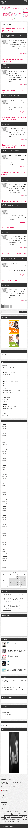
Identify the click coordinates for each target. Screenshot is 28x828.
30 (21, 584)
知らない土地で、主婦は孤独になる (7, 7)
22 (17, 582)
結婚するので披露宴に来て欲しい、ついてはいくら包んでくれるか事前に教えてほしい (11, 18)
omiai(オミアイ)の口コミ (8, 367)
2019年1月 (4, 442)
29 (17, 584)
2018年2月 (4, 467)
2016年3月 (4, 519)
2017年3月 (4, 492)
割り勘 (12, 817)
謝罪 (3, 821)
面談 (17, 821)
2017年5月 (4, 487)
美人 (21, 819)
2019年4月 (4, 435)
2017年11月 (5, 474)
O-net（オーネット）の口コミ (9, 406)
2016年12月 (5, 499)
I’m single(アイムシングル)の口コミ (9, 35)
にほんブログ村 (4, 783)
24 (24, 582)
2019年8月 (4, 426)
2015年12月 (5, 526)
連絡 (10, 821)
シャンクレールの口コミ (8, 383)
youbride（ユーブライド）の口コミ (9, 205)
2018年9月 (4, 451)
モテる (5, 815)
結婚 (17, 819)
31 (24, 584)
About (4, 356)
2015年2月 (4, 549)
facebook (4, 811)
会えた (25, 815)
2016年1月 (4, 524)
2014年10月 (5, 558)
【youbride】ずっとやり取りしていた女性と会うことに (13, 173)
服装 (11, 819)
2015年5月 (4, 542)
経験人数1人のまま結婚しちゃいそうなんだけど (16, 643)
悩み (6, 819)
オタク (21, 811)
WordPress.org (3, 804)
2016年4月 (4, 517)
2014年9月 (4, 560)
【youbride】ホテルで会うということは (13, 201)
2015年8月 (4, 535)
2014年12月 (5, 553)
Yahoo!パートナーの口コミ (8, 372)
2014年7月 (4, 565)
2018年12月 (5, 444)
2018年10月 (5, 449)
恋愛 (3, 819)
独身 (15, 819)
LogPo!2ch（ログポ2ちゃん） (6, 714)
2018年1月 (4, 469)
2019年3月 (4, 437)
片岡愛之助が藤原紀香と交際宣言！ (8, 15)
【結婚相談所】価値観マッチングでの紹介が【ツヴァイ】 (13, 91)
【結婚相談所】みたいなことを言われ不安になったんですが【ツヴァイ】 (13, 146)
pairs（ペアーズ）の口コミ (18, 258)
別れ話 (8, 817)
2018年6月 (4, 458)
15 (17, 580)
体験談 (4, 817)
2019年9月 (4, 424)
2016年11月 (5, 501)
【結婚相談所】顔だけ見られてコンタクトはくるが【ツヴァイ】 (13, 118)
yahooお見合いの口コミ (8, 392)
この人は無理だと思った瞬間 (12, 656)
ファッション (3, 813)
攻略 (9, 819)
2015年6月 (4, 540)
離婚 (13, 821)
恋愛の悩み (5, 399)
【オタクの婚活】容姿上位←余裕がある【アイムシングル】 (13, 30)
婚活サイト (17, 205)
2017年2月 (4, 494)
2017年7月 (4, 483)
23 (21, 582)
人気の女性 (21, 815)
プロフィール (8, 813)
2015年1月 (4, 551)
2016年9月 (4, 506)
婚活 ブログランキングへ (5, 791)
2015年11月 (5, 528)
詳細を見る (22, 53)
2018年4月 (4, 462)
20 (10, 582)
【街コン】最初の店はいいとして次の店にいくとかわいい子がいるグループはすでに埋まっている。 (16, 651)
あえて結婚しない (11, 811)
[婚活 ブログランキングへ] (4, 790)
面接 (15, 821)
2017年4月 (4, 490)
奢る (15, 817)
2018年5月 (4, 460)
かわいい (17, 811)
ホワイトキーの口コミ (8, 385)
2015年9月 (4, 533)
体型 (1, 817)
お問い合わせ (5, 354)
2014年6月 (4, 567)
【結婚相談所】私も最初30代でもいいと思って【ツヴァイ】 (13, 689)
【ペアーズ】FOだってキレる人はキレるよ (13, 254)
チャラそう (24, 811)
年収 (23, 817)
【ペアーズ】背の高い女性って (10, 280)
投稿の (3, 799)
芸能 (24, 819)
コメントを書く (6, 36)
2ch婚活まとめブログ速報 (9, 826)
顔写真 (19, 821)
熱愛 (13, 819)
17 (24, 580)
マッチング (15, 813)
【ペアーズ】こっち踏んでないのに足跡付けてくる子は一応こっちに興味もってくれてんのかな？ (16, 670)
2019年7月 (4, 428)
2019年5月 (4, 433)
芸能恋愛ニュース (6, 413)
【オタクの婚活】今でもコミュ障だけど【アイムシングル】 (13, 60)
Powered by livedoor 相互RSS (8, 20)
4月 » (21, 586)
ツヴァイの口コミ (12, 95)
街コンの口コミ (5, 415)
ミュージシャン (21, 813)
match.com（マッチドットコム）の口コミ (11, 390)
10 (24, 578)
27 (10, 584)
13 (10, 580)
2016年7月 (4, 510)
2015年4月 (4, 544)
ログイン (2, 797)
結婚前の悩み (5, 401)
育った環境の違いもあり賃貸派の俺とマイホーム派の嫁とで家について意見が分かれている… (11, 14)
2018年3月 (4, 465)
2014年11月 (5, 556)
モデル (14, 815)
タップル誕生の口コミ (8, 374)
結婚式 (19, 819)
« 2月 (7, 586)
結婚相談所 (17, 95)
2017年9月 (4, 478)
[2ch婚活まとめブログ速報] (6, 2)
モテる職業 (10, 815)
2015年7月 (4, 537)
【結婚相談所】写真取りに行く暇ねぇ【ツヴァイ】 (11, 687)
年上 (19, 817)
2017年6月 (4, 485)
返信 (8, 821)
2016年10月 (5, 503)
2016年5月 (4, 515)
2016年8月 (4, 508)
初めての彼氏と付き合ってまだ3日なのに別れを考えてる (16, 664)
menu (26, 1)
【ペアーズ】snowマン (8, 227)
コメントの (4, 802)
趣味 (5, 821)
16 (21, 580)
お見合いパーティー (19, 35)
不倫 (17, 815)
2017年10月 (5, 476)
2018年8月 (4, 453)
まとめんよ (3, 716)
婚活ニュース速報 (6, 397)
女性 (17, 817)
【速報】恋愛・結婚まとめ (5, 712)
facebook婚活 (11, 258)
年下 (21, 817)
